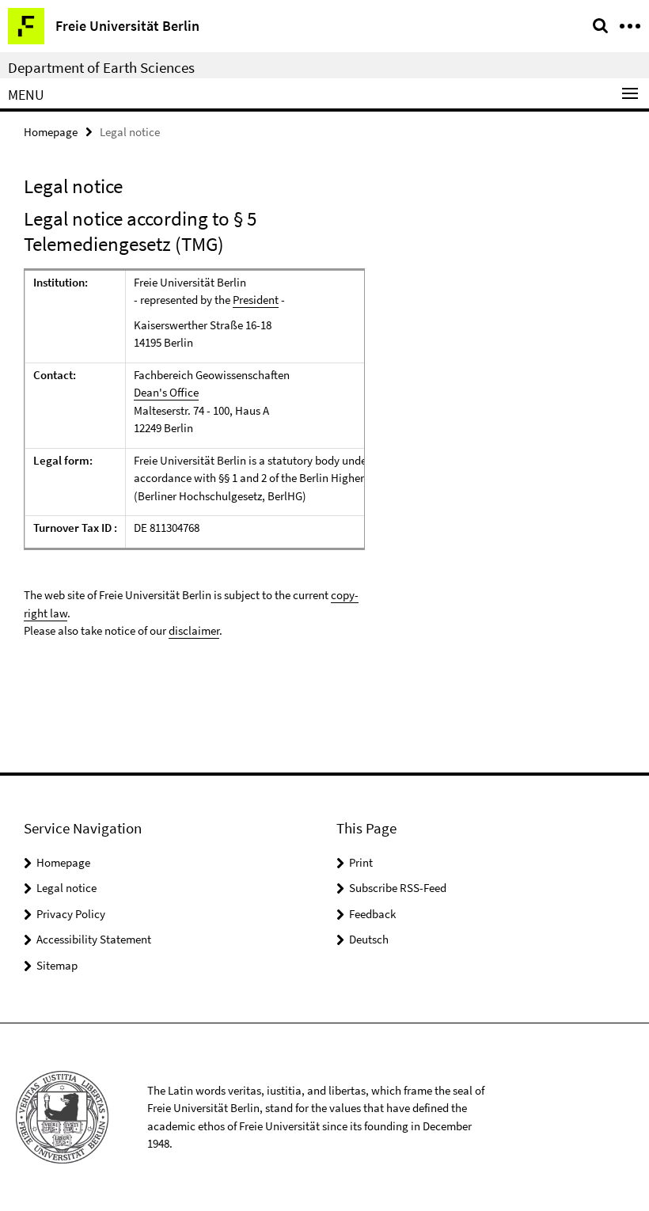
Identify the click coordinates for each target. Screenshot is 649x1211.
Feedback (372, 913)
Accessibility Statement (93, 939)
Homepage (51, 131)
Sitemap (57, 965)
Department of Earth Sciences (101, 67)
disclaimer (194, 630)
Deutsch (369, 939)
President (256, 299)
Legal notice (66, 887)
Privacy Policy (70, 913)
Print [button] (361, 862)
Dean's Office (166, 392)
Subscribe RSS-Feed (397, 887)
